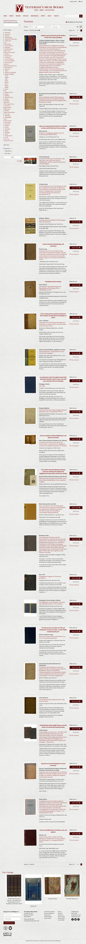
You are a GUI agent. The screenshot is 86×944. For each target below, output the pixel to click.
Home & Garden (9, 97)
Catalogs (25, 16)
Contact (56, 16)
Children (7, 54)
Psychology (8, 122)
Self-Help (7, 129)
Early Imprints (8, 62)
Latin (6, 84)
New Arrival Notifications (74, 22)
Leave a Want (47, 918)
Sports (6, 134)
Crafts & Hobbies (9, 59)
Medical (7, 111)
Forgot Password (75, 916)
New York (7, 114)
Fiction (6, 71)
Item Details (76, 42)
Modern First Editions (9, 112)
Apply (18, 161)
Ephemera (7, 69)
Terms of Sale (61, 916)
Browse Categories (49, 913)
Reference (7, 124)
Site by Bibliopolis (57, 940)
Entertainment (8, 67)
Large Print (6, 102)
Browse (18, 16)
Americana (7, 34)
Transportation (8, 136)
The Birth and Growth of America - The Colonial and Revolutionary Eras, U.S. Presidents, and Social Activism (14, 901)
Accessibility (61, 920)
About (49, 16)
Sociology (7, 132)
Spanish (6, 87)
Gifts (5, 91)
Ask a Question (75, 46)
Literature (7, 106)
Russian (6, 86)
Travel (6, 137)
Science (7, 127)
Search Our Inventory (49, 911)
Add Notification (9, 923)
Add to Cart (75, 39)
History (7, 94)
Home (5, 16)
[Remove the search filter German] (39, 30)
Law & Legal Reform (9, 104)
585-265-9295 (30, 919)
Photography (8, 117)
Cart (81, 1)
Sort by (26, 27)
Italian (6, 81)
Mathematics (7, 109)
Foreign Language (9, 74)
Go (19, 25)
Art (6, 42)
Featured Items (48, 916)
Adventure (7, 32)
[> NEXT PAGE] (81, 30)
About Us (60, 913)
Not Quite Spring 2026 (72, 899)
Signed (6, 131)
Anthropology (8, 37)
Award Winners (9, 46)
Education (6, 64)
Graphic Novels (9, 92)
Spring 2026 (33, 906)
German (7, 77)
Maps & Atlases (8, 107)
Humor (6, 99)
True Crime (6, 139)
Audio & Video (7, 44)
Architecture (8, 41)
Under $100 (9, 151)
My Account (74, 913)
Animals (7, 36)
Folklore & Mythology (10, 72)
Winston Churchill (8, 141)
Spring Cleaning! (52, 899)
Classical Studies (8, 56)
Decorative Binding (10, 61)
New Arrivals (35, 16)
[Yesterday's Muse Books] (43, 8)
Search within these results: (11, 22)
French (6, 76)
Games (6, 89)
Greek (6, 79)
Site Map (50, 940)
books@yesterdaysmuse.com (31, 921)
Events (43, 16)
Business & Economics (9, 52)
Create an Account (76, 915)
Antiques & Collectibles (11, 39)
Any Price (8, 148)
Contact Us (60, 915)
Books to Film (7, 51)
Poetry (5, 119)
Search (11, 16)
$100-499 (8, 153)
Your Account (73, 1)
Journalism (6, 101)
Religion (7, 126)
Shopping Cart (75, 911)
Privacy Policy (61, 918)
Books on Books (9, 49)
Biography (7, 47)
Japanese (7, 82)
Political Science (8, 121)
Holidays (7, 96)
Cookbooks (7, 57)
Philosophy (7, 116)
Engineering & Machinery (10, 66)
